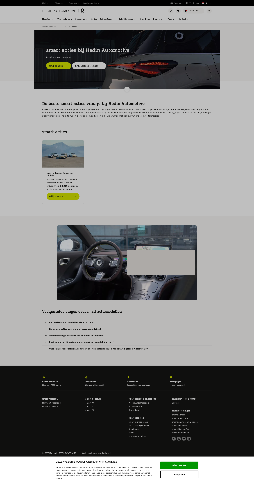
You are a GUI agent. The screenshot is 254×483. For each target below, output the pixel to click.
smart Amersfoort (180, 418)
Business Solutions (137, 436)
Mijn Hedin (194, 11)
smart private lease (138, 422)
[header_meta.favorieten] (178, 10)
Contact (175, 403)
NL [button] (205, 3)
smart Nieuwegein (180, 429)
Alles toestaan (179, 465)
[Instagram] (179, 439)
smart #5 (89, 410)
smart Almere (178, 415)
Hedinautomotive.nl (50, 26)
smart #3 (89, 406)
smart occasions (50, 406)
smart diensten (136, 418)
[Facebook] (174, 439)
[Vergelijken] (170, 10)
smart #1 (89, 403)
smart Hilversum (180, 425)
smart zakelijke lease (139, 425)
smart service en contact (184, 398)
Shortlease (134, 429)
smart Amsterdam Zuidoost (185, 422)
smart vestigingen (181, 410)
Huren (132, 432)
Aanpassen (179, 474)
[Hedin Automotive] (59, 11)
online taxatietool (150, 116)
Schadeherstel (136, 406)
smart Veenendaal (181, 432)
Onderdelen (134, 410)
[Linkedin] (189, 439)
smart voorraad (50, 398)
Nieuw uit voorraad (51, 403)
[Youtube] (184, 439)
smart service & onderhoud (142, 398)
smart (65, 26)
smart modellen (93, 398)
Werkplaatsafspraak (139, 403)
